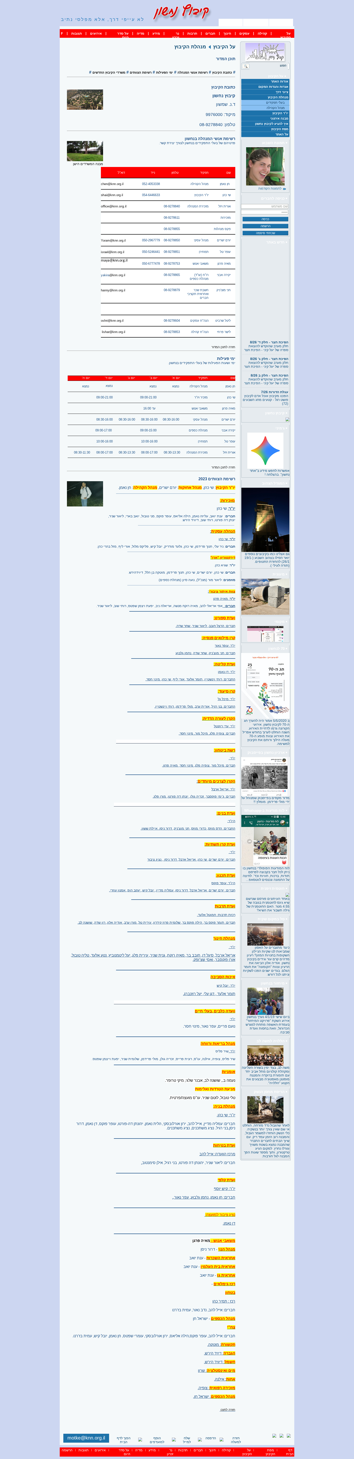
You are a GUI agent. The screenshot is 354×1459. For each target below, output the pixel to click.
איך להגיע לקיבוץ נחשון (271, 124)
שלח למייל (187, 1440)
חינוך (227, 33)
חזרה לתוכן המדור (223, 347)
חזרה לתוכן (228, 1410)
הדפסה (210, 1438)
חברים (210, 33)
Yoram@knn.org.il (113, 240)
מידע (156, 33)
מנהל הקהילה (276, 108)
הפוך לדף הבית (124, 1440)
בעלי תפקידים (275, 102)
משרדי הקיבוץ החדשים (108, 72)
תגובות (76, 33)
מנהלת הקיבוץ (278, 97)
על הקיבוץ (285, 35)
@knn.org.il (117, 275)
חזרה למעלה (236, 1440)
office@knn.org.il (113, 206)
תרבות (192, 33)
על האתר (281, 134)
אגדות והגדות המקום (273, 87)
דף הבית (281, 22)
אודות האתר (279, 81)
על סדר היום (123, 35)
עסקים (244, 33)
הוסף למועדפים (157, 1440)
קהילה (262, 33)
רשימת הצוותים (140, 72)
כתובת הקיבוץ (222, 72)
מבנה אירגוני (279, 118)
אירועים (96, 33)
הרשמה (67, 1450)
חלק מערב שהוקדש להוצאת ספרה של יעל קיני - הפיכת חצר (266, 337)
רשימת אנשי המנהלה (192, 72)
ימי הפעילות (164, 72)
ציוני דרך (282, 92)
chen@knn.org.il (112, 184)
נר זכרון (175, 35)
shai (112, 195)
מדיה (140, 33)
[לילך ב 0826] (265, 166)
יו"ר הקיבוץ (280, 113)
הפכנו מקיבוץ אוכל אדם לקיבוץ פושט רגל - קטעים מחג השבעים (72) (265, 389)
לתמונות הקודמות (270, 188)
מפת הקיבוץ (255, 22)
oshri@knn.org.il (112, 320)
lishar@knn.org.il (113, 332)
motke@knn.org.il (86, 1437)
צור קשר (231, 22)
